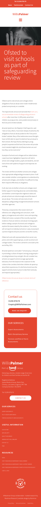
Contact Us (29, 5)
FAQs (3, 446)
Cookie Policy (30, 503)
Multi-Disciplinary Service (18, 334)
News (10, 5)
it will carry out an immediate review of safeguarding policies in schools (20, 114)
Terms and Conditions (20, 503)
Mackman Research (11, 498)
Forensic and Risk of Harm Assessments (18, 340)
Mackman (33, 498)
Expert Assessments (16, 329)
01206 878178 (21, 1)
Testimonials (18, 5)
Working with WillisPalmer (9, 439)
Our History (5, 429)
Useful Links (5, 470)
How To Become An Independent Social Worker (14, 461)
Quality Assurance (7, 436)
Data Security (5, 433)
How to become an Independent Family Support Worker (17, 464)
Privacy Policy (11, 503)
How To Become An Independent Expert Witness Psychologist (18, 467)
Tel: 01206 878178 (8, 392)
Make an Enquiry (19, 311)
